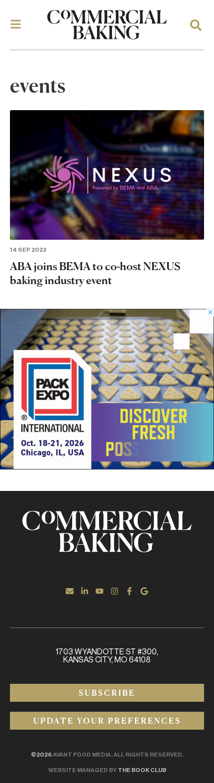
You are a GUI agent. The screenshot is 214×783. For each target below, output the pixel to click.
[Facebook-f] (129, 591)
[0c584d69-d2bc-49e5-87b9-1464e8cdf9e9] (107, 466)
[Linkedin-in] (85, 591)
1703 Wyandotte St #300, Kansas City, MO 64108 (107, 656)
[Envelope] (70, 591)
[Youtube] (100, 591)
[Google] (144, 591)
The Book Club (142, 770)
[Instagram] (114, 591)
